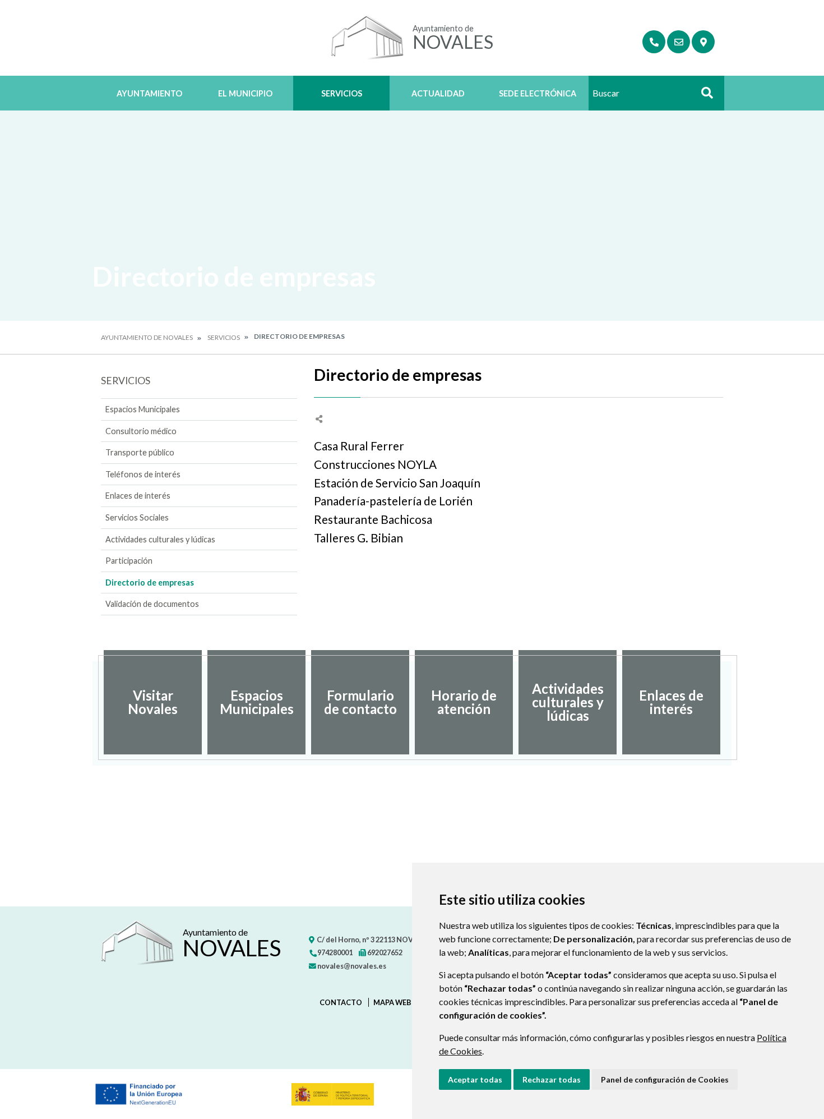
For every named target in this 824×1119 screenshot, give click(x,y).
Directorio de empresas (149, 582)
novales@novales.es (351, 965)
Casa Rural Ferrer (359, 446)
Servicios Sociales (137, 517)
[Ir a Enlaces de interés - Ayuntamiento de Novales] (653, 41)
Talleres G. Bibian (358, 538)
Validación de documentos (152, 604)
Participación (128, 560)
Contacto (341, 1002)
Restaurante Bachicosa (373, 519)
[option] (153, 702)
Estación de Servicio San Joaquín (397, 483)
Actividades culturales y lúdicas (160, 539)
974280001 (334, 952)
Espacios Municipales (142, 409)
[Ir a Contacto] (678, 41)
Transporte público (139, 452)
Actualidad (438, 93)
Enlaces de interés (137, 495)
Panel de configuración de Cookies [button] (665, 1079)
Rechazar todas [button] (551, 1079)
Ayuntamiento (149, 93)
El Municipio (245, 93)
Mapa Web (392, 1002)
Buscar (702, 96)
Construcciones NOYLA (375, 464)
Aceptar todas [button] (475, 1079)
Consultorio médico (141, 431)
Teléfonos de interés (142, 474)
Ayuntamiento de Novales (147, 337)
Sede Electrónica (537, 93)
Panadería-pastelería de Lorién (393, 501)
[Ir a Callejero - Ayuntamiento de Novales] (703, 41)
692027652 (384, 952)
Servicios (341, 93)
